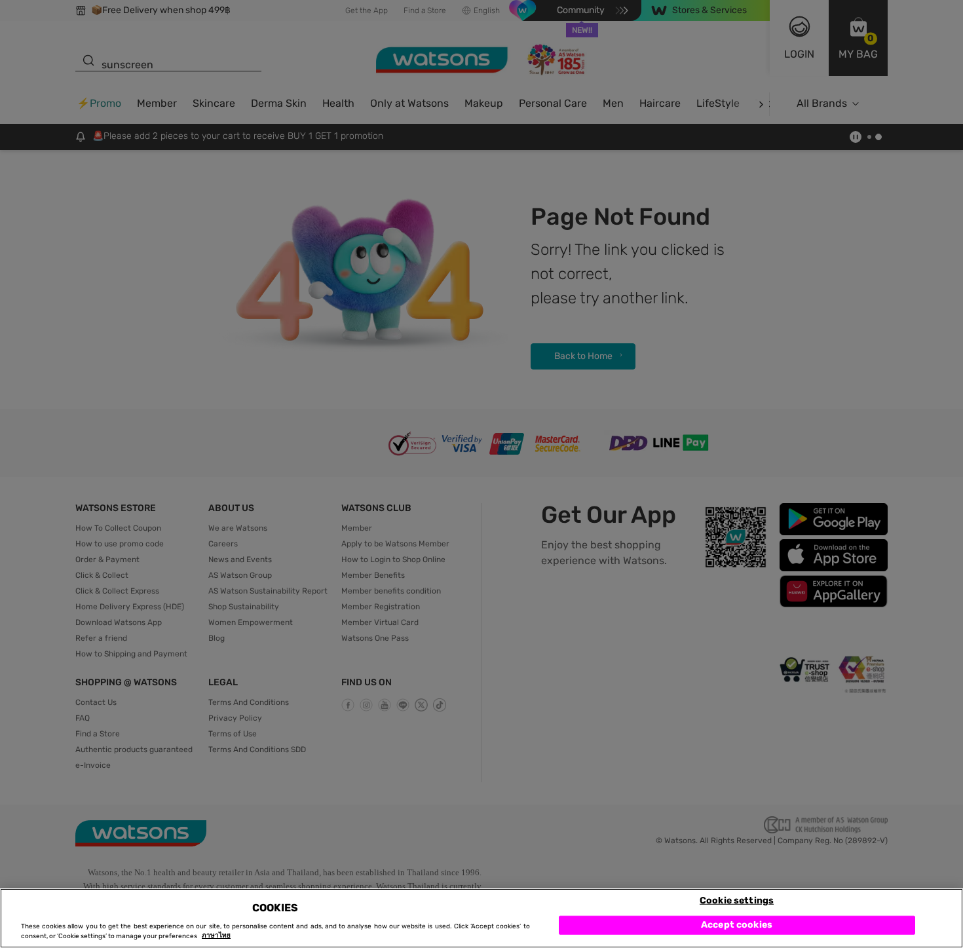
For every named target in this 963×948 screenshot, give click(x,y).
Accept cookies (736, 924)
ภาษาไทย (216, 936)
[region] (481, 918)
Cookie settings (737, 899)
